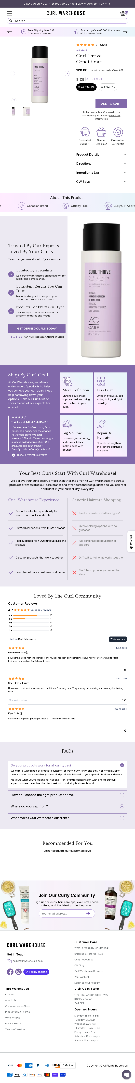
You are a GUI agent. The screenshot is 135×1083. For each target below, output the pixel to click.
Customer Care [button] (85, 942)
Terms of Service (15, 1029)
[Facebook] (10, 971)
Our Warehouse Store (17, 1006)
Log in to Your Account (87, 982)
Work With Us (12, 1017)
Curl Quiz (39, 399)
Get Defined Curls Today (37, 328)
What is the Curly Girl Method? (91, 947)
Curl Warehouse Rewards (89, 971)
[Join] (89, 913)
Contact (10, 994)
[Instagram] (18, 971)
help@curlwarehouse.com (28, 960)
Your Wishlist (81, 977)
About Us (10, 1000)
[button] (9, 31)
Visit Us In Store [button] (86, 988)
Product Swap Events (17, 1011)
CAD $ (66, 1065)
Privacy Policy (13, 1023)
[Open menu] (11, 13)
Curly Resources (84, 959)
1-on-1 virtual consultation (75, 779)
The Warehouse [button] (17, 988)
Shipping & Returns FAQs (88, 953)
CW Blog (79, 965)
